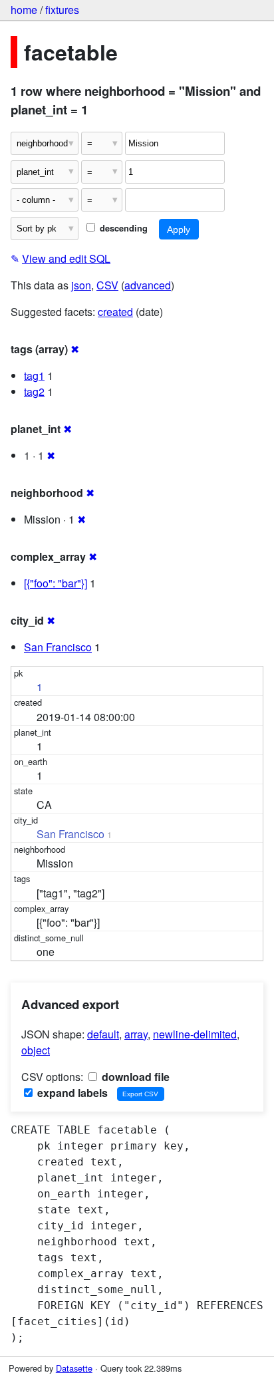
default (103, 1034)
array (136, 1034)
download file (134, 1076)
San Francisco (58, 647)
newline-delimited (195, 1034)
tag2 (34, 391)
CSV (107, 285)
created (115, 311)
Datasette (74, 1368)
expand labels (71, 1092)
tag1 (34, 375)
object (35, 1050)
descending (122, 228)
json (81, 285)
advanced (147, 285)
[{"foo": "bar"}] (55, 583)
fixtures (62, 9)
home (24, 9)
